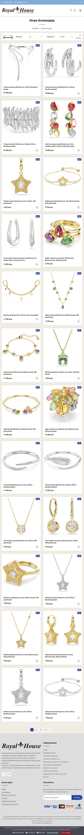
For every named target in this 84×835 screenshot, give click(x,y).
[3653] (37, 264)
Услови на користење (50, 756)
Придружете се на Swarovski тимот (55, 774)
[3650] (37, 378)
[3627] (37, 718)
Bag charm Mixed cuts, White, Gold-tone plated (20, 315)
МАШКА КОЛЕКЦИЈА (9, 801)
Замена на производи (50, 771)
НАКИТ (4, 789)
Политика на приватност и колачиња (55, 762)
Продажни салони (49, 753)
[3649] (78, 378)
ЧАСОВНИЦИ (6, 792)
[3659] (78, 93)
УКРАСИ (4, 798)
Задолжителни (19, 832)
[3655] (37, 207)
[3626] (78, 718)
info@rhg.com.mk (22, 2)
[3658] (37, 150)
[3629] (78, 661)
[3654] (78, 207)
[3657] (78, 150)
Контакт (46, 777)
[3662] (37, 319)
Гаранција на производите (52, 765)
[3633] (78, 547)
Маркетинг (41, 832)
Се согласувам (65, 832)
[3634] (37, 547)
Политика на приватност (51, 759)
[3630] (37, 661)
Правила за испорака (50, 768)
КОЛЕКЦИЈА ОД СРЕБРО (10, 804)
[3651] (78, 321)
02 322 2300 (7, 2)
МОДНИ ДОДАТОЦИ (9, 795)
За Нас (45, 750)
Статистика (31, 832)
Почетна (35, 28)
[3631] (78, 604)
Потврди (77, 797)
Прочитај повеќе (52, 832)
